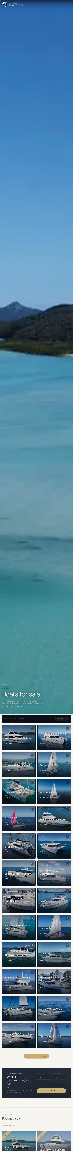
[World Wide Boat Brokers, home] (13, 4)
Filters (62, 719)
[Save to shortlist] (32, 728)
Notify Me (51, 1090)
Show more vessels (36, 1056)
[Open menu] (69, 4)
